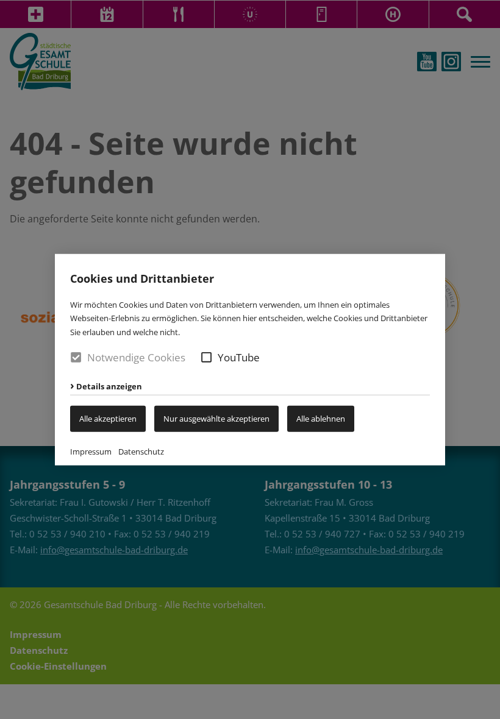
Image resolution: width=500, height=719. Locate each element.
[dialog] (250, 359)
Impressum (91, 450)
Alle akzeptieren (108, 418)
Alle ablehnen (320, 418)
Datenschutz (141, 450)
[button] (206, 357)
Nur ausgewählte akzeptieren (216, 418)
